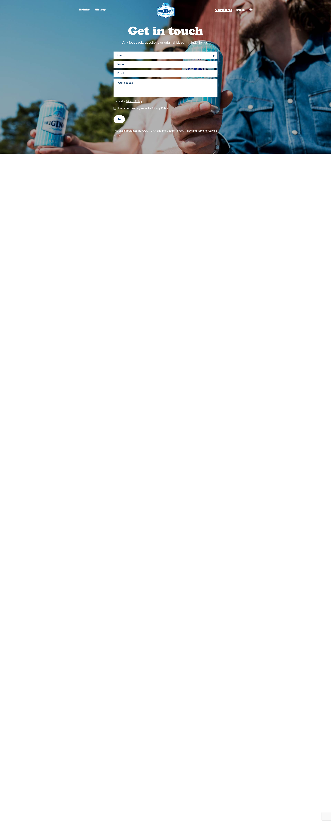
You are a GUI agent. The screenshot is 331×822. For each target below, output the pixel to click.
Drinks (85, 9)
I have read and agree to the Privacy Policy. (143, 108)
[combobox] (165, 55)
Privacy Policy (134, 101)
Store (240, 10)
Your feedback (125, 83)
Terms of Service (207, 131)
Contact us (223, 10)
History (100, 9)
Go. (119, 119)
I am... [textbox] (121, 55)
